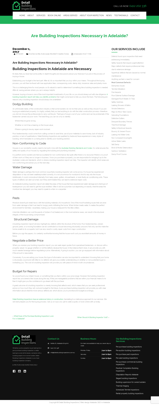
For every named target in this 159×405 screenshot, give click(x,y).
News (109, 15)
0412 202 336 (54, 348)
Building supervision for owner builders (131, 382)
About (30, 15)
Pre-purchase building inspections (129, 347)
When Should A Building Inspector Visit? (92, 317)
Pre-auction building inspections (128, 350)
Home (22, 15)
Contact (135, 15)
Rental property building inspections (129, 393)
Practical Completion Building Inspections (127, 369)
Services (40, 15)
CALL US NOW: (130, 6)
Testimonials (121, 15)
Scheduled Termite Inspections (127, 390)
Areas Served (70, 15)
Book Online (54, 15)
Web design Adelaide (88, 402)
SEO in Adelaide (104, 402)
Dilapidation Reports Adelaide (127, 375)
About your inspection (92, 15)
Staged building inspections (126, 378)
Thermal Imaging (122, 386)
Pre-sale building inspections (127, 358)
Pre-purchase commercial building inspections (129, 363)
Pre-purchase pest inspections (127, 354)
